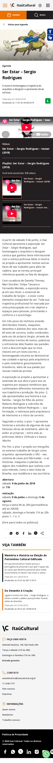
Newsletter (7, 714)
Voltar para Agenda (18, 24)
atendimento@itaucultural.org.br (19, 678)
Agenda (16, 15)
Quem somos (8, 709)
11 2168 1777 (8, 683)
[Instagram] (37, 752)
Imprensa (7, 694)
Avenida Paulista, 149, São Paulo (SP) (20, 644)
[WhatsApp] (13, 752)
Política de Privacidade (15, 734)
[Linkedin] (29, 752)
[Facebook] (5, 752)
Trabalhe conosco (11, 720)
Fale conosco (8, 688)
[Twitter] (21, 752)
